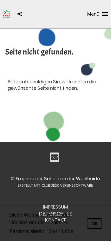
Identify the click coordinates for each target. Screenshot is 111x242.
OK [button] (94, 223)
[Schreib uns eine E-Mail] (54, 158)
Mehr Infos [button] (60, 231)
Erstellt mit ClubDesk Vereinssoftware (55, 185)
